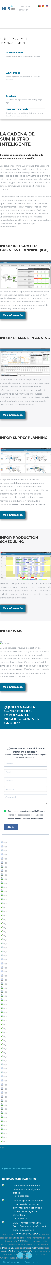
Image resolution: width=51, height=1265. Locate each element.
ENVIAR (11, 827)
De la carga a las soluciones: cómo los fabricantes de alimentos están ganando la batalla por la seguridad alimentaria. (28, 1207)
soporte (25, 6)
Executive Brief (14, 52)
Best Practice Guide (17, 109)
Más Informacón (13, 315)
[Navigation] (4, 22)
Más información (11, 1262)
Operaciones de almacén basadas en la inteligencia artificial (26, 1189)
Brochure (11, 96)
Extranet (23, 10)
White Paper (13, 72)
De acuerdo (31, 1262)
